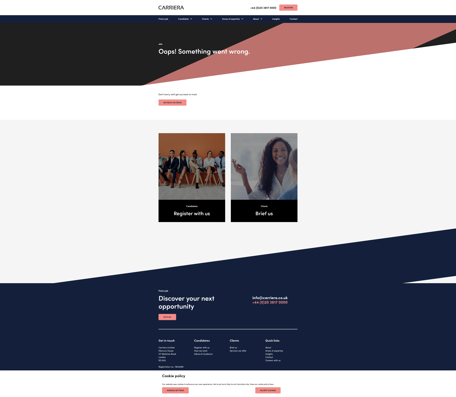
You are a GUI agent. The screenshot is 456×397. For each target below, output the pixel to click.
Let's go (167, 317)
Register (288, 7)
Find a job (163, 18)
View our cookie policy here (261, 384)
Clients (205, 18)
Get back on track (172, 102)
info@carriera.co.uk (270, 297)
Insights (276, 18)
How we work (200, 350)
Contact (293, 18)
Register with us (201, 347)
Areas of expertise (231, 18)
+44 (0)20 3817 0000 (263, 7)
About (256, 18)
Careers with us (272, 360)
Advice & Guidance (203, 353)
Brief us (233, 347)
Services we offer (238, 350)
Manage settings (175, 390)
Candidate (183, 18)
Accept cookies (268, 390)
